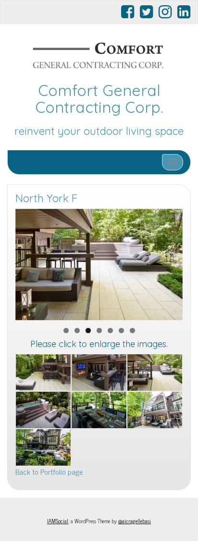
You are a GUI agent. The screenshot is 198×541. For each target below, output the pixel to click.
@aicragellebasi (134, 521)
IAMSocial (57, 521)
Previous (27, 262)
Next (170, 262)
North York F (46, 198)
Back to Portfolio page (49, 471)
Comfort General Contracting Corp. (99, 99)
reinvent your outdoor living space (99, 131)
